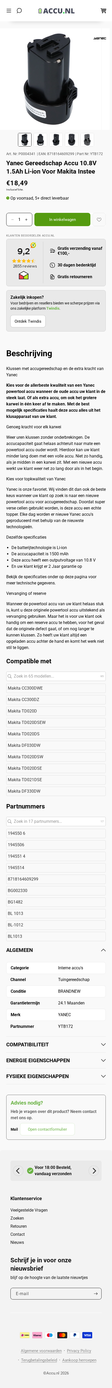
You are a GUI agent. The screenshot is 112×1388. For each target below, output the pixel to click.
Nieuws (17, 1242)
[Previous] (18, 1171)
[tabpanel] (56, 1041)
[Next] (94, 1171)
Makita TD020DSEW (27, 722)
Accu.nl (52, 1373)
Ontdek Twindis (28, 321)
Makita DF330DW (24, 791)
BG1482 (15, 902)
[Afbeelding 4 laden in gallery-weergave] (71, 139)
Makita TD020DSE (25, 768)
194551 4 (16, 856)
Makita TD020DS (24, 733)
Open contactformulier (47, 1129)
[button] (10, 10)
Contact (17, 1234)
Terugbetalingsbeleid (39, 1360)
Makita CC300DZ (23, 699)
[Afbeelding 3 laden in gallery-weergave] (56, 139)
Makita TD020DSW (25, 756)
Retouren (18, 1226)
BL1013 (15, 936)
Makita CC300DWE (25, 688)
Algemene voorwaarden (41, 1350)
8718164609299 (23, 879)
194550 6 (16, 833)
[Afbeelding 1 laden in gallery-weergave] (24, 139)
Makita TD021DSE (25, 779)
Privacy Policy (79, 1350)
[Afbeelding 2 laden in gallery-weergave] (40, 139)
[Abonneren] (95, 1294)
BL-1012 (15, 924)
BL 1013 (15, 913)
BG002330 (17, 890)
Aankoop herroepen (79, 1360)
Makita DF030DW (24, 745)
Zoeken (17, 1218)
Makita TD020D (22, 711)
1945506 (16, 844)
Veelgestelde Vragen (29, 1210)
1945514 (16, 867)
